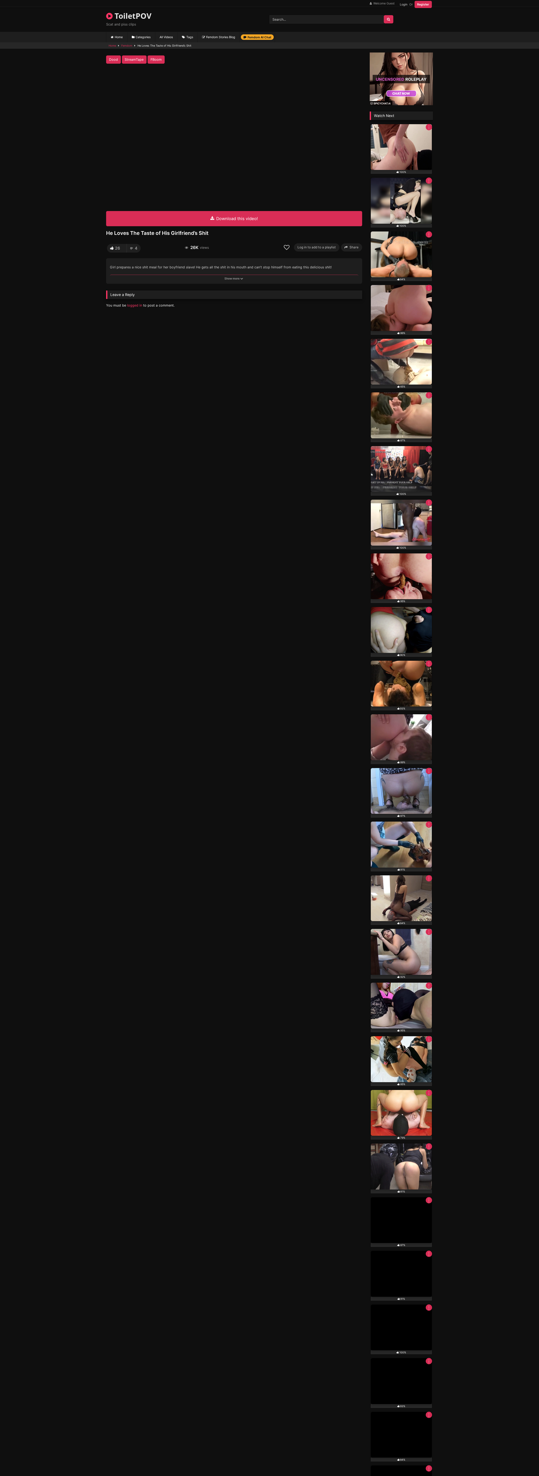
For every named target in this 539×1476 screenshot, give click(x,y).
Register (423, 4)
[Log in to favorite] (287, 247)
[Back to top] (526, 1463)
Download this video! (236, 218)
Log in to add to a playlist (317, 247)
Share (354, 247)
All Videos (166, 37)
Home (119, 37)
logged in (134, 305)
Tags (189, 37)
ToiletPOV (132, 16)
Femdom (126, 45)
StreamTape (134, 59)
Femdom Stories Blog (220, 37)
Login (403, 4)
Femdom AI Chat (259, 37)
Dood (113, 59)
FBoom (156, 59)
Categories (143, 37)
